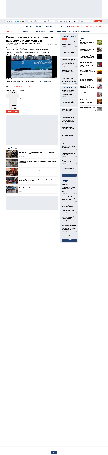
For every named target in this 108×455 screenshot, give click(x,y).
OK (54, 452)
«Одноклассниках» (11, 83)
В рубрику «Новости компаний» (69, 240)
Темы (68, 26)
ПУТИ (23, 86)
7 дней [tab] (69, 38)
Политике (72, 448)
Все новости (69, 175)
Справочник (49, 26)
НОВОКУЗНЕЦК (17, 86)
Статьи (38, 26)
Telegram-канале (42, 81)
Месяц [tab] (74, 38)
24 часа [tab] (64, 38)
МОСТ (10, 86)
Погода (60, 26)
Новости (28, 26)
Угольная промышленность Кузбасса (80, 26)
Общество (17, 31)
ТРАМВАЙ (34, 86)
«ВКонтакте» (50, 81)
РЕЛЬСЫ (28, 86)
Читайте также (12, 148)
